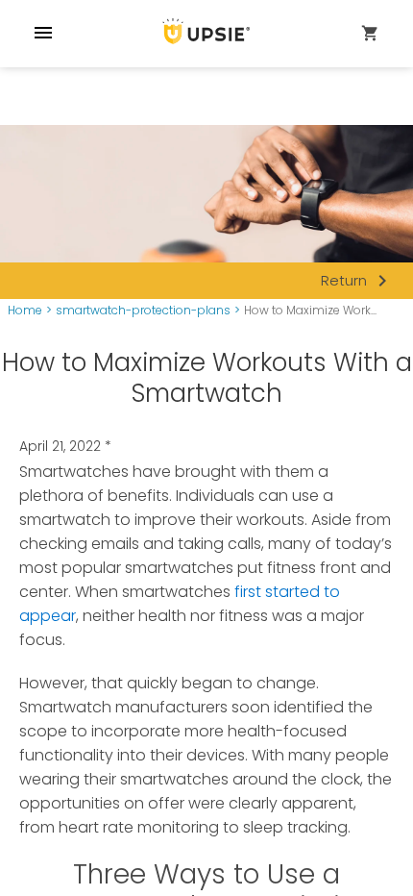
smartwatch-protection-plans (143, 310)
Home (25, 310)
